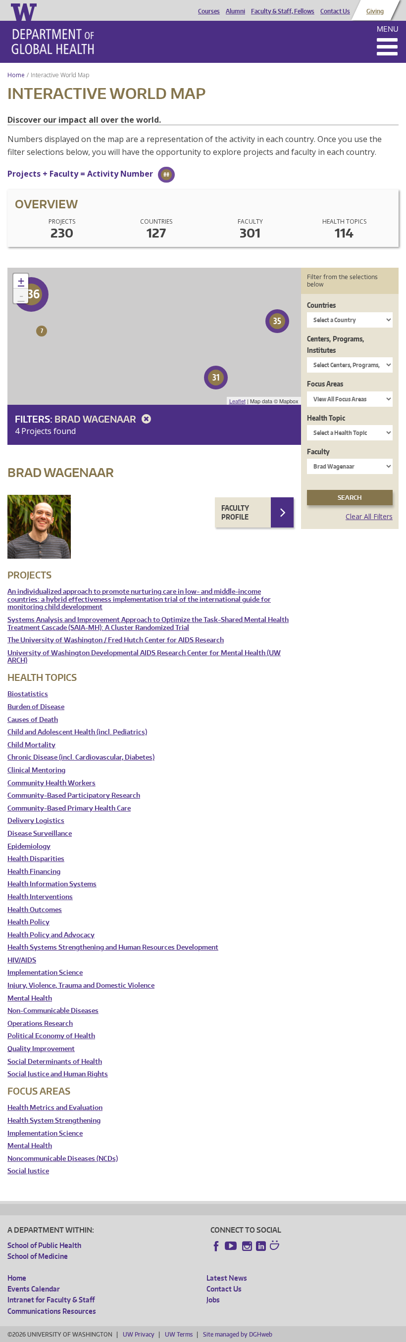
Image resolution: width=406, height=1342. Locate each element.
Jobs (213, 1299)
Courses (209, 11)
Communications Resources (51, 1311)
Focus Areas (325, 384)
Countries (321, 305)
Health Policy (28, 922)
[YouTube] (231, 1246)
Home (16, 75)
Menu (388, 29)
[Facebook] (216, 1246)
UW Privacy (138, 1334)
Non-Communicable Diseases (53, 1010)
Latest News (226, 1278)
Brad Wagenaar (96, 419)
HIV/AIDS (21, 960)
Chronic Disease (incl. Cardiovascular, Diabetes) (80, 757)
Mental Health (29, 998)
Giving (375, 11)
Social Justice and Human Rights (57, 1074)
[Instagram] (247, 1246)
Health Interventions (40, 897)
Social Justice (28, 1171)
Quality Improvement (41, 1049)
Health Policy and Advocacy (51, 935)
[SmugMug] (276, 1246)
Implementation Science (45, 972)
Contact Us (335, 11)
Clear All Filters (369, 516)
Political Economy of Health (51, 1036)
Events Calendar (33, 1289)
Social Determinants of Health (54, 1061)
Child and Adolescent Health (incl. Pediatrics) (77, 732)
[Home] (53, 41)
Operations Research (40, 1023)
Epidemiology (29, 846)
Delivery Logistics (35, 820)
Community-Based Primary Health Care (69, 808)
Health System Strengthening (54, 1120)
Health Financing (33, 871)
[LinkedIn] (261, 1246)
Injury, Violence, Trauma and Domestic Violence (80, 985)
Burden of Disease (35, 707)
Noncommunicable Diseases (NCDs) (62, 1158)
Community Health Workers (51, 783)
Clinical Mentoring (36, 770)
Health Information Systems (52, 884)
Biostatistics (27, 694)
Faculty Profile (235, 512)
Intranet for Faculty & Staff (51, 1299)
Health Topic (326, 418)
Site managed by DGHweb (237, 1334)
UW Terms (179, 1334)
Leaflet (237, 401)
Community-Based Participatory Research (73, 795)
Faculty (318, 451)
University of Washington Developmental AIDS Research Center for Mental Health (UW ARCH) (144, 657)
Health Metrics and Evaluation (54, 1107)
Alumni (235, 11)
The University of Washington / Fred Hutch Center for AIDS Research (115, 640)
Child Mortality (31, 745)
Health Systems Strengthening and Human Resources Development (112, 947)
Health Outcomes (34, 909)
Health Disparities (35, 859)
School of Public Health (44, 1245)
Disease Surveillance (39, 833)
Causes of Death (32, 719)
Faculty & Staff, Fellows (282, 11)
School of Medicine (37, 1256)
